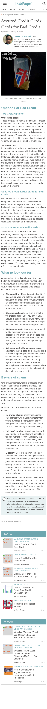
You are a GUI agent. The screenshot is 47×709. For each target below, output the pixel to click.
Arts (4, 9)
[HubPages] (23, 4)
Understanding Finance (25, 555)
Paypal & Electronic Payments (28, 667)
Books (21, 9)
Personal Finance (22, 601)
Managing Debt (21, 584)
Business (31, 9)
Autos (12, 9)
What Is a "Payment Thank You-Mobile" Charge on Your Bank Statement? (26, 635)
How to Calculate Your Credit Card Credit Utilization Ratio (24, 590)
